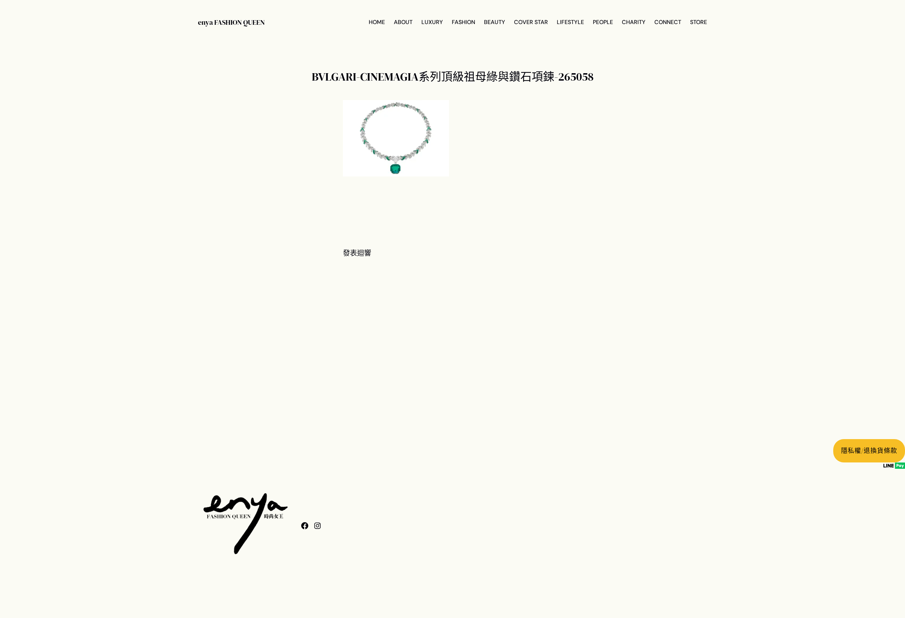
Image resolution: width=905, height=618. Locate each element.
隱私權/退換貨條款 (869, 450)
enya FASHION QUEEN (231, 22)
